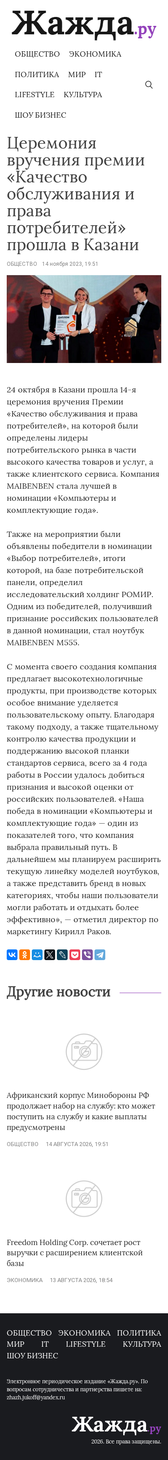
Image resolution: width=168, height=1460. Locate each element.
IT (98, 74)
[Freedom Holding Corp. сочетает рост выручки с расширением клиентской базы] (84, 1233)
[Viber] (87, 954)
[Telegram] (100, 954)
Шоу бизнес (40, 115)
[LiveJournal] (62, 954)
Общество (37, 54)
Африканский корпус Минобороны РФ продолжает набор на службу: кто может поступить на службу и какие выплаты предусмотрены (81, 1111)
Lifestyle (35, 94)
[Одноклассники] (24, 954)
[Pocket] (74, 954)
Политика (37, 74)
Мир (77, 74)
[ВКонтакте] (12, 954)
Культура (83, 94)
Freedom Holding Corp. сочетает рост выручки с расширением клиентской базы (75, 1253)
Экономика (95, 54)
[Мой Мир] (37, 954)
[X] (49, 954)
